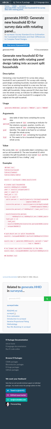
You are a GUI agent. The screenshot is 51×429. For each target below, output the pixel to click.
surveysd (16, 291)
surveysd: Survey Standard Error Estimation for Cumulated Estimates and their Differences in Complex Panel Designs (25, 37)
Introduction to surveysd (16, 319)
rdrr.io (5, 2)
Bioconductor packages (15, 365)
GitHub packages (12, 370)
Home (7, 6)
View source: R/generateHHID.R (17, 45)
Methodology (12, 324)
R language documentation (16, 346)
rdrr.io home (10, 344)
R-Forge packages (12, 367)
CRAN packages (12, 362)
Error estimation (13, 316)
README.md (12, 311)
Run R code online (13, 349)
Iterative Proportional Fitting (18, 322)
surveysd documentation (10, 277)
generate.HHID (31, 287)
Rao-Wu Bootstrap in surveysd (18, 327)
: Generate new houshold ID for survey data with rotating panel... (25, 9)
